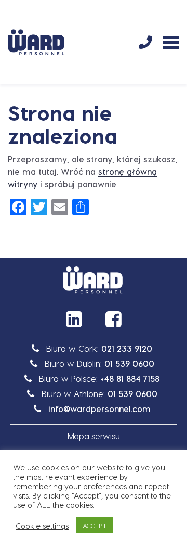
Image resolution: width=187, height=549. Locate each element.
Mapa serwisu (94, 436)
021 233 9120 (126, 348)
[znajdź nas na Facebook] (113, 319)
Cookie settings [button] (42, 525)
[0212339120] (145, 42)
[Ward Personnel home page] (36, 42)
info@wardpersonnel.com (99, 409)
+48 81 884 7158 (129, 379)
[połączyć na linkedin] (73, 319)
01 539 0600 (129, 363)
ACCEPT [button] (94, 525)
